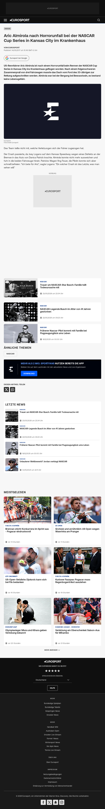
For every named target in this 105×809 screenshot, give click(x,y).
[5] (58, 670)
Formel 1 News (52, 739)
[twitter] (49, 802)
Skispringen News (52, 711)
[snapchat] (55, 802)
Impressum (52, 782)
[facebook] (43, 802)
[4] (55, 670)
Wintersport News (52, 742)
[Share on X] (6, 389)
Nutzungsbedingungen (52, 774)
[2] (49, 670)
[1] (46, 670)
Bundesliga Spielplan (52, 703)
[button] (5, 20)
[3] (52, 670)
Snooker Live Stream (52, 735)
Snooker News (52, 715)
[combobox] (52, 680)
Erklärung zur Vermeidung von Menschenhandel (52, 786)
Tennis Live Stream (52, 750)
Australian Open (52, 731)
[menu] (98, 20)
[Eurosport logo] (19, 20)
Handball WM (52, 727)
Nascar (7, 28)
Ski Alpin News (53, 746)
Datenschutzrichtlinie (52, 778)
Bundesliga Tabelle (52, 707)
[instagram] (61, 802)
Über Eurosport (52, 762)
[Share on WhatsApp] (12, 389)
